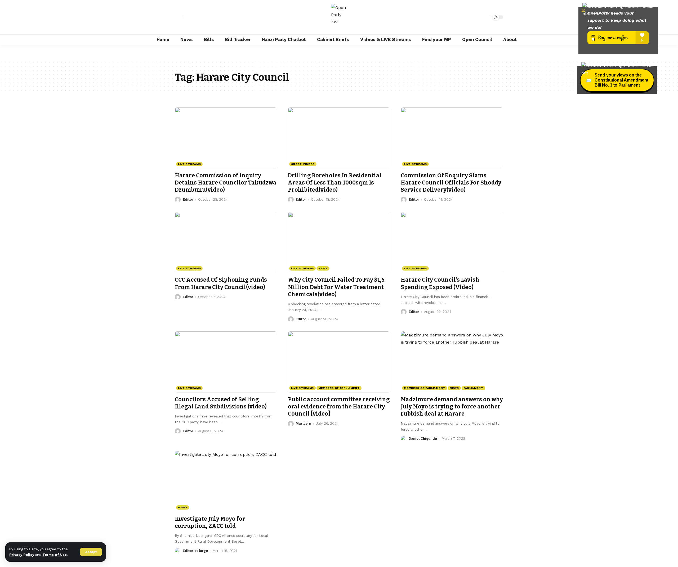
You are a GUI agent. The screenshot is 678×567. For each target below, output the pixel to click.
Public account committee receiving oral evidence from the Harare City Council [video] (339, 406)
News (323, 268)
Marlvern (303, 423)
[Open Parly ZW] (339, 17)
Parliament (473, 387)
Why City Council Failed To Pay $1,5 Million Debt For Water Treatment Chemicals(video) (336, 287)
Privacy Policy (21, 555)
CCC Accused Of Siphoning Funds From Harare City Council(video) (221, 283)
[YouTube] (200, 17)
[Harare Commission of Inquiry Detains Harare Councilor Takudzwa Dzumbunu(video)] (226, 138)
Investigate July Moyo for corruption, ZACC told (210, 522)
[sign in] (179, 17)
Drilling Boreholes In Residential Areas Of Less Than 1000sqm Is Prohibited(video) (335, 183)
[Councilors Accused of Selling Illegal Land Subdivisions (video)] (226, 362)
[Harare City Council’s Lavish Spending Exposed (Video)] (452, 242)
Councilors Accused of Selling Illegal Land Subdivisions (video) (221, 403)
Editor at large (195, 551)
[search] (484, 17)
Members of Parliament (339, 387)
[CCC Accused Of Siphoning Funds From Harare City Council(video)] (226, 242)
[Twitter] (194, 17)
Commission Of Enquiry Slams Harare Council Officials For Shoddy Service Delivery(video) (451, 183)
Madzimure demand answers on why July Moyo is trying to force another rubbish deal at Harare (452, 406)
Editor (188, 199)
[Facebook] (188, 17)
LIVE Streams (189, 164)
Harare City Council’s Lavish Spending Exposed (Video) (440, 283)
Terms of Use (54, 555)
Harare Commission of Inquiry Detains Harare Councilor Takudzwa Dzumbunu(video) (225, 183)
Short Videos (303, 164)
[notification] (476, 17)
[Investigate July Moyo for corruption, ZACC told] (226, 481)
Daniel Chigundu (423, 438)
